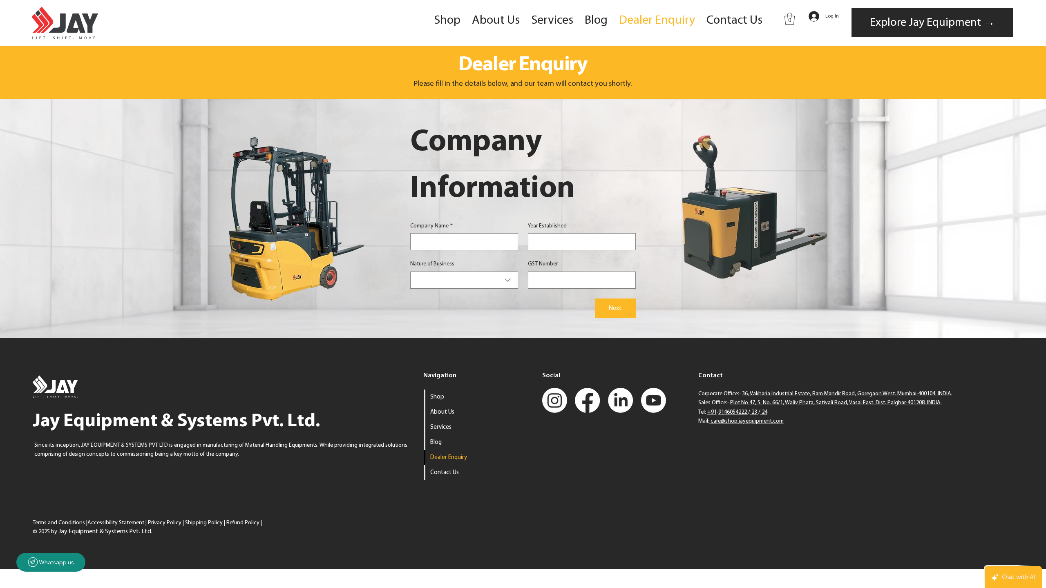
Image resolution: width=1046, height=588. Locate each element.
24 (764, 412)
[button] (789, 19)
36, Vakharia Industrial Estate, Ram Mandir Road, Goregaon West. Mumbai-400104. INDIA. (847, 394)
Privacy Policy (164, 523)
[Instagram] (554, 400)
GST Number (543, 264)
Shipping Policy (204, 523)
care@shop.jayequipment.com (747, 421)
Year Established (547, 226)
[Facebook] (587, 400)
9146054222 (732, 412)
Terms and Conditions (59, 523)
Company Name (431, 226)
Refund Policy (242, 523)
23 (754, 412)
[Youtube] (653, 400)
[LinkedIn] (620, 400)
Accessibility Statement (116, 523)
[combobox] (464, 280)
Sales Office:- (820, 403)
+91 (712, 412)
